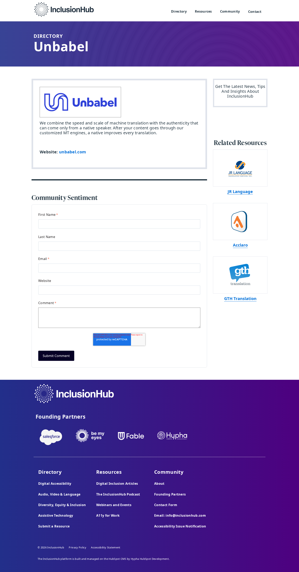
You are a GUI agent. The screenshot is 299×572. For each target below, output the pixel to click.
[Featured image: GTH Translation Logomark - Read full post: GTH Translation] (240, 275)
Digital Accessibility (54, 483)
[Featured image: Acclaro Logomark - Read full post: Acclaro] (240, 221)
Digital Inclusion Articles (117, 483)
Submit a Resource (54, 526)
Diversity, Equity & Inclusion (62, 505)
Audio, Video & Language (59, 494)
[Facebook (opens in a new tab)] (240, 397)
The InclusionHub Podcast (118, 494)
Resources (203, 11)
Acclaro (240, 245)
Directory (179, 11)
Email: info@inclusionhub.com (180, 515)
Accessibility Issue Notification (180, 526)
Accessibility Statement (105, 547)
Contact (254, 11)
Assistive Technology (55, 515)
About (159, 483)
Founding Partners (170, 494)
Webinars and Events (113, 505)
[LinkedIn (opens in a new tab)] (262, 397)
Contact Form (165, 505)
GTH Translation (240, 298)
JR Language (240, 191)
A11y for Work (108, 515)
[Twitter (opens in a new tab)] (251, 397)
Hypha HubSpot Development (150, 559)
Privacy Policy (77, 547)
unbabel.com (72, 152)
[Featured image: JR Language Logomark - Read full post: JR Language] (240, 168)
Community (230, 11)
